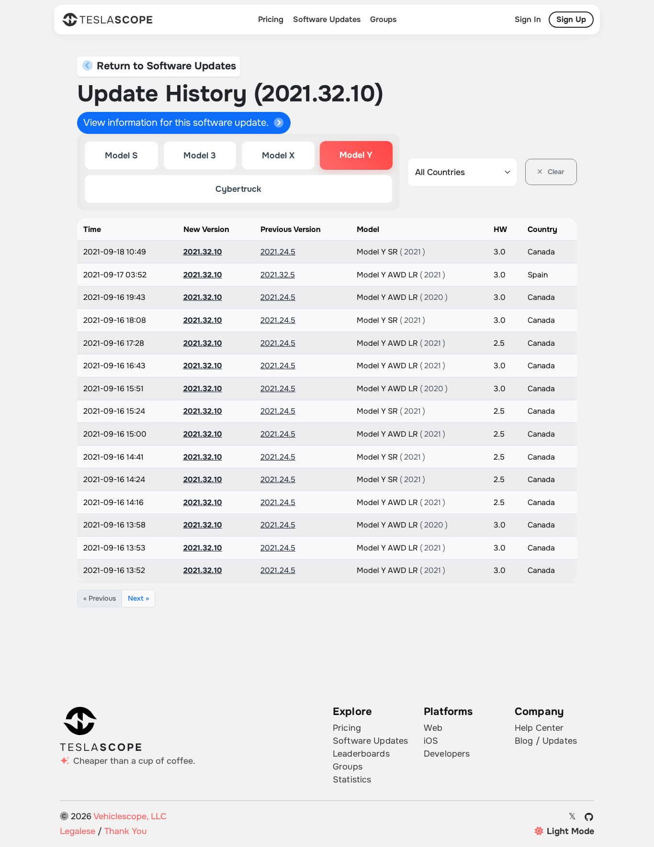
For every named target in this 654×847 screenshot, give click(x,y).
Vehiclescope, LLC (130, 816)
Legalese (77, 831)
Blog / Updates (546, 741)
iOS (431, 741)
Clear (555, 171)
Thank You (125, 831)
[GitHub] (589, 817)
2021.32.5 (277, 275)
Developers (447, 753)
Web (433, 728)
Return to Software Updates (165, 66)
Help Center (539, 728)
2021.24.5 (277, 252)
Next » (138, 598)
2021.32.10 (202, 252)
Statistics (352, 779)
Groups (383, 19)
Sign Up (571, 19)
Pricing (270, 19)
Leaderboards (361, 753)
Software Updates (327, 19)
